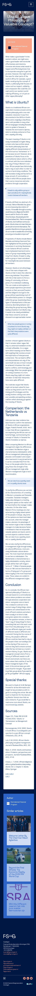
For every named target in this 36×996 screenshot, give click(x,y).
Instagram (24, 978)
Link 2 (12, 774)
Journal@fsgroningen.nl (10, 954)
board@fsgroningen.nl (10, 952)
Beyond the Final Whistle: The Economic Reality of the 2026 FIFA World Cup (17, 872)
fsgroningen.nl (7, 961)
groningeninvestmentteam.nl (11, 965)
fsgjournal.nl (7, 971)
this (16, 705)
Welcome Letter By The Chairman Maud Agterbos (18, 838)
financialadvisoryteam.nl (10, 969)
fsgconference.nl (8, 963)
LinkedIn (28, 978)
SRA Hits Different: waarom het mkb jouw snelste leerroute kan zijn (18, 907)
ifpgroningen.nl (7, 967)
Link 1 (7, 774)
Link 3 (7, 776)
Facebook (31, 978)
